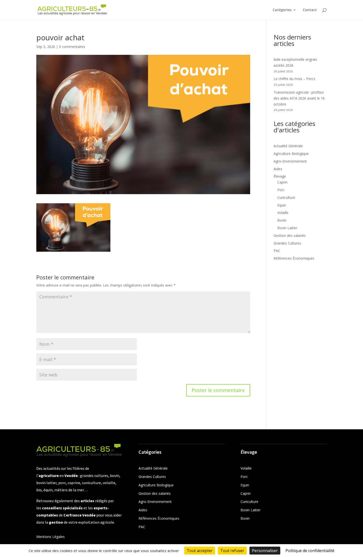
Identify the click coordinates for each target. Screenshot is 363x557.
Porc (281, 189)
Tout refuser (232, 550)
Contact (310, 10)
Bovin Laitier (287, 228)
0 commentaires (72, 46)
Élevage (280, 176)
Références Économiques (294, 258)
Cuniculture (286, 197)
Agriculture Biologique (291, 153)
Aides (278, 168)
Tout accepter (200, 550)
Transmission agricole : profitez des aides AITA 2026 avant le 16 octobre (299, 98)
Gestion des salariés (290, 235)
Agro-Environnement (290, 161)
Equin (281, 205)
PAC (277, 250)
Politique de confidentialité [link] (309, 550)
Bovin (281, 220)
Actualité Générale (288, 146)
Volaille (282, 212)
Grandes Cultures (287, 243)
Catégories (282, 10)
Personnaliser (265, 550)
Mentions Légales (50, 536)
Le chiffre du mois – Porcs (294, 78)
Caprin (282, 182)
